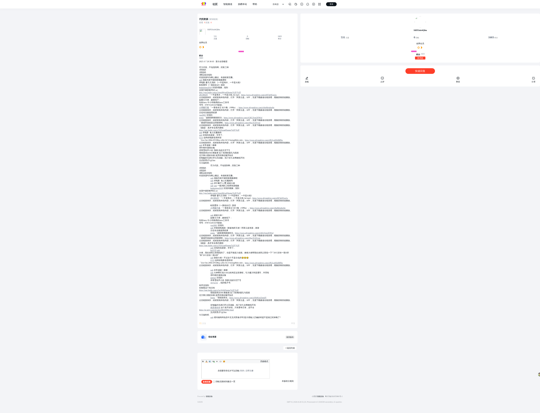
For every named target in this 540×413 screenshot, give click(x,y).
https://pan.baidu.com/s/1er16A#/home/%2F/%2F (219, 290)
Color (206, 361)
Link (213, 361)
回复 (204, 323)
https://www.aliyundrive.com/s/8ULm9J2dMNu (264, 140)
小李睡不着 (204, 107)
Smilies (224, 361)
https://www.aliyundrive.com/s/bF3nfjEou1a (258, 95)
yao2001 (202, 115)
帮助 (255, 4)
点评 (382, 82)
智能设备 (320, 396)
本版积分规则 (288, 381)
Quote (217, 361)
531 (215, 36)
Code (220, 361)
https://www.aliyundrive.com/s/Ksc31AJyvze (242, 123)
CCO (201, 138)
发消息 (420, 58)
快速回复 (420, 71)
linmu (212, 298)
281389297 (203, 95)
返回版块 (290, 337)
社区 (215, 4)
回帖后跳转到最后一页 (225, 382)
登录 (242, 371)
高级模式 (264, 361)
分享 (534, 82)
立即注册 (249, 371)
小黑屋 (314, 396)
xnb (200, 80)
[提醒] (307, 4)
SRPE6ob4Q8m (213, 30)
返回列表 (291, 348)
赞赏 (458, 82)
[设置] (313, 4)
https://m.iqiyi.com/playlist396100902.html (216, 310)
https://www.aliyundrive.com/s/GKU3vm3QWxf (243, 118)
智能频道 (227, 4)
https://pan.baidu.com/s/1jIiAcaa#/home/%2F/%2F (219, 130)
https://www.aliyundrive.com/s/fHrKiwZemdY (247, 298)
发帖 (307, 82)
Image (210, 361)
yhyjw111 (214, 283)
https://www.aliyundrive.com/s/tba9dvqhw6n (256, 107)
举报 (293, 323)
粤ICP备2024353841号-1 (334, 396)
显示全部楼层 (221, 61)
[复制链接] (213, 19)
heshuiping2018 (205, 88)
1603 (280, 36)
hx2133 (213, 250)
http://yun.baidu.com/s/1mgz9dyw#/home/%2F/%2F (220, 92)
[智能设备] (203, 4)
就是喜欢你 (215, 308)
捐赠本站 (242, 4)
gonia (201, 118)
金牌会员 (203, 42)
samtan (213, 278)
